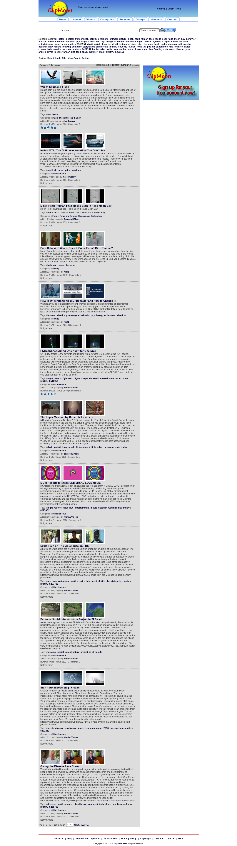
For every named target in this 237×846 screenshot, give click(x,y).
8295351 (44, 510)
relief (102, 49)
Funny (55, 216)
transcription (82, 39)
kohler (95, 49)
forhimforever (68, 121)
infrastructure (72, 652)
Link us (170, 838)
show (64, 44)
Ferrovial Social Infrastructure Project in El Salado (71, 619)
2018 (106, 728)
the (108, 581)
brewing (66, 46)
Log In (171, 8)
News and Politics (68, 216)
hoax (137, 39)
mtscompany (69, 177)
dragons (172, 44)
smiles (127, 581)
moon (130, 39)
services (94, 39)
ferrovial (51, 652)
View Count (74, 58)
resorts (147, 41)
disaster (180, 49)
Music (55, 118)
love (71, 507)
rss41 (66, 272)
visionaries (117, 581)
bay (183, 39)
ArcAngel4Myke (71, 219)
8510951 (81, 44)
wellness (127, 804)
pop (149, 46)
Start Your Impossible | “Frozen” (60, 687)
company (77, 46)
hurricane (128, 49)
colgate (166, 41)
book (157, 44)
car (87, 728)
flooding (158, 49)
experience (162, 46)
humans (104, 39)
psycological (82, 41)
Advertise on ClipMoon (87, 838)
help (88, 581)
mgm (140, 41)
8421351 (86, 49)
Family (77, 118)
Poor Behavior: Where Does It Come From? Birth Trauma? (76, 248)
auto (92, 728)
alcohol (187, 44)
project (84, 652)
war (55, 39)
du (180, 41)
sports (81, 728)
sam (54, 581)
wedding (112, 507)
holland (57, 46)
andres (42, 52)
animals (114, 39)
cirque (174, 41)
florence (138, 49)
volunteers (169, 49)
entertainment (46, 44)
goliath (97, 44)
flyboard (157, 41)
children (178, 46)
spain (85, 52)
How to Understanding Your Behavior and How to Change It (78, 300)
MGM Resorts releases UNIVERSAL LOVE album (70, 482)
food (78, 52)
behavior (191, 39)
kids (171, 46)
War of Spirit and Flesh (54, 86)
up (153, 46)
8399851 (122, 46)
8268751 (53, 807)
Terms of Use (110, 838)
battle (61, 39)
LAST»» (85, 825)
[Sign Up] (171, 99)
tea (144, 46)
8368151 (119, 52)
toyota (50, 728)
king (104, 44)
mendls (57, 49)
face (151, 39)
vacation (102, 507)
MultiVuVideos (71, 387)
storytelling (89, 46)
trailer (164, 44)
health (73, 581)
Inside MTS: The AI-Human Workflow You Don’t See (72, 150)
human (144, 39)
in (90, 652)
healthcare (80, 804)
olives (50, 52)
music (94, 507)
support (118, 49)
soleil (185, 41)
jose (188, 49)
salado (98, 652)
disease (51, 804)
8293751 (53, 584)
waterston (63, 581)
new (50, 46)
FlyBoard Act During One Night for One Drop (68, 350)
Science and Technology (90, 216)
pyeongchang (117, 728)
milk (180, 44)
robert (140, 44)
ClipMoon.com (120, 844)
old (116, 44)
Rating (85, 58)
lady (49, 49)
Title (64, 58)
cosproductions (71, 454)
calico (187, 46)
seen (164, 39)
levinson (148, 44)
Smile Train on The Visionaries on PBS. (64, 545)
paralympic (70, 728)
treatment (93, 804)
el (93, 652)
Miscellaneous (66, 118)
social (60, 652)
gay (120, 507)
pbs (49, 581)
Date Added (53, 58)
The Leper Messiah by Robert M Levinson (66, 417)
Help (178, 8)
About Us (59, 838)
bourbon (43, 46)
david (90, 44)
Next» (77, 825)
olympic (59, 728)
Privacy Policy (128, 838)
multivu (72, 44)
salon (69, 49)
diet (73, 52)
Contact (159, 838)
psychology (107, 41)
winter (99, 728)
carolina (148, 49)
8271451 (44, 730)
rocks (158, 39)
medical (70, 39)
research (69, 804)
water (57, 44)
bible (133, 44)
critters (42, 49)
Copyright (145, 838)
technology (105, 804)
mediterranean (62, 52)
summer (93, 52)
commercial (102, 46)
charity (81, 581)
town (139, 46)
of (115, 41)
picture (122, 39)
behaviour (131, 41)
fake (170, 39)
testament (124, 44)
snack (102, 52)
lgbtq (65, 507)
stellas (132, 46)
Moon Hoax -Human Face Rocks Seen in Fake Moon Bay (75, 205)
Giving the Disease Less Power (60, 766)
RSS (180, 838)
